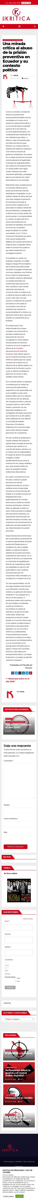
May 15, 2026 (11, 1124)
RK (21, 1057)
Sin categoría (10, 1095)
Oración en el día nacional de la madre (18, 1119)
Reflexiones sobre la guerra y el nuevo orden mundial (17, 1073)
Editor (22, 731)
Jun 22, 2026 (11, 1057)
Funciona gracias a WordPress (13, 1161)
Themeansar (19, 1166)
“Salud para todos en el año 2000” (18, 726)
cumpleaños (9, 959)
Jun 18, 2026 (11, 1101)
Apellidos (8, 947)
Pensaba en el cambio (19, 1097)
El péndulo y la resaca (18, 1053)
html (18, 978)
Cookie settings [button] (8, 1196)
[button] (35, 26)
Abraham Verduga (11, 1050)
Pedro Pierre (10, 1114)
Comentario (9, 761)
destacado (9, 718)
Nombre (7, 805)
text (18, 981)
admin (16, 75)
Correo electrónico (11, 819)
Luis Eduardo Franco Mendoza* (12, 40)
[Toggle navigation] (19, 26)
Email (7, 921)
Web (5, 832)
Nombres (8, 934)
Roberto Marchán (11, 1067)
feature (26, 78)
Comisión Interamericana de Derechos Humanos (16, 351)
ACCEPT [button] (19, 1196)
